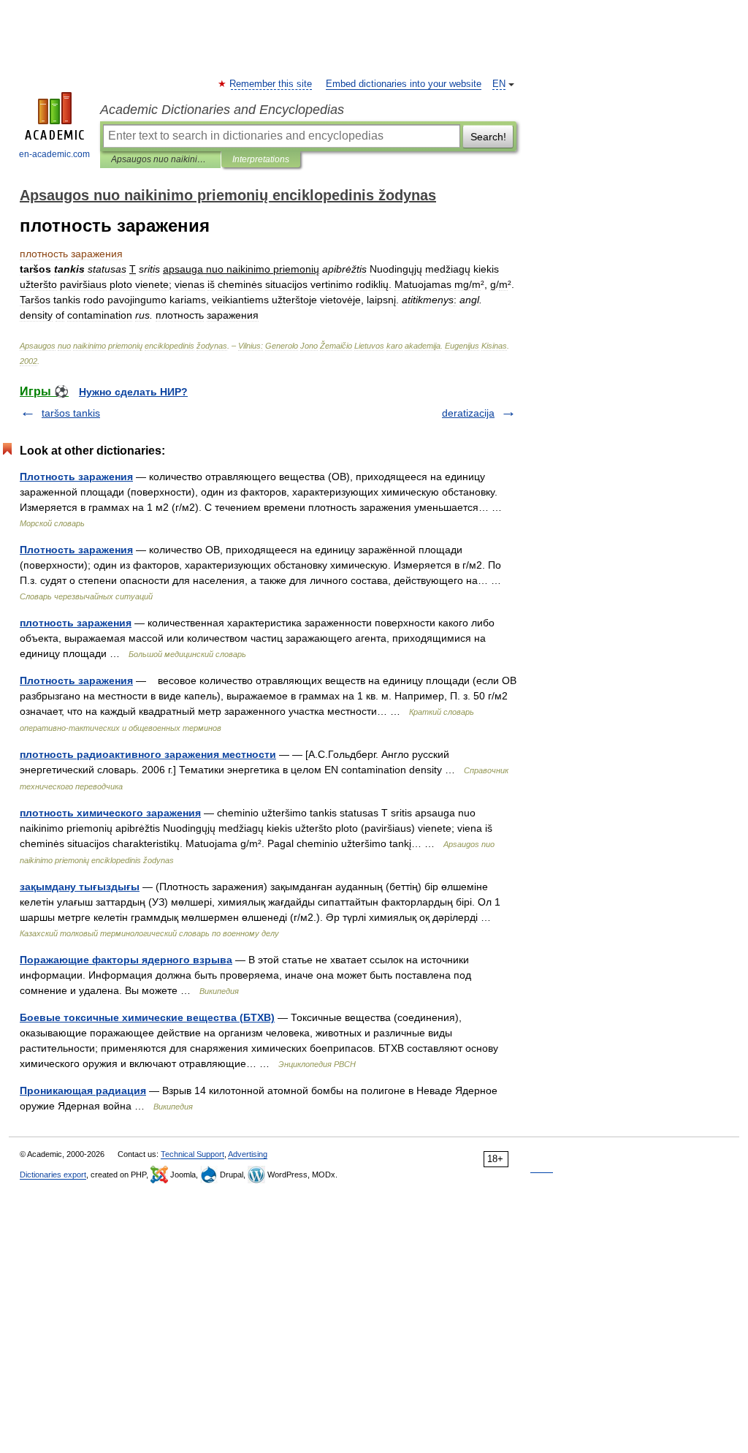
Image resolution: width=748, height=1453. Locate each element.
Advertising (247, 1154)
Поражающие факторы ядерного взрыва (126, 959)
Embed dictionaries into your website (403, 84)
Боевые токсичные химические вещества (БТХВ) (147, 1017)
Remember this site (271, 84)
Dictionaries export (53, 1174)
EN (498, 84)
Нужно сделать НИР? (133, 392)
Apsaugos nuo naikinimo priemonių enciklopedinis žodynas (160, 159)
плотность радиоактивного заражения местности (148, 754)
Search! (488, 137)
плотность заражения (75, 623)
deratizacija (468, 413)
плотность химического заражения (110, 813)
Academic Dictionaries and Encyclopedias (222, 109)
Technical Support (192, 1154)
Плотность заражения (76, 476)
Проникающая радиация (83, 1090)
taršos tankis (71, 413)
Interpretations (260, 159)
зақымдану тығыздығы (80, 886)
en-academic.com (54, 154)
